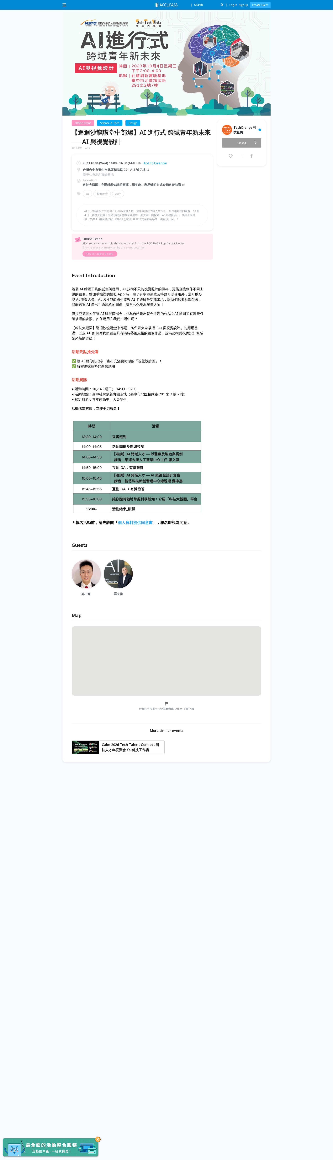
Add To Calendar (155, 163)
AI (87, 193)
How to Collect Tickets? (100, 254)
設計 (118, 193)
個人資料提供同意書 (135, 522)
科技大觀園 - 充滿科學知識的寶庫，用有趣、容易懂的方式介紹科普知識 (132, 185)
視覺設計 (102, 193)
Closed (241, 143)
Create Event (260, 5)
